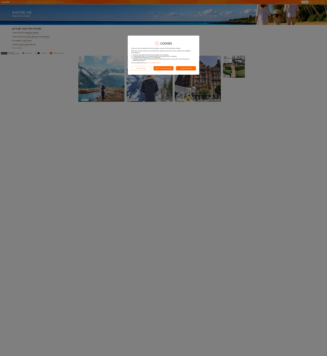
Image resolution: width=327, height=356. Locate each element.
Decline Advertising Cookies (163, 68)
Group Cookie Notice (153, 63)
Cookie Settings (141, 68)
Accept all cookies (186, 68)
